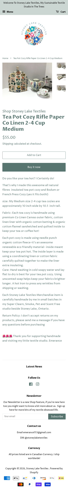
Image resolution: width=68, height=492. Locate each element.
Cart (63, 11)
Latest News (34, 366)
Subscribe (57, 416)
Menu (9, 11)
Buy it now (34, 167)
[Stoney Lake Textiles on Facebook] (31, 385)
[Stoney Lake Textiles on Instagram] (37, 385)
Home (5, 58)
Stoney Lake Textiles (37, 468)
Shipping (7, 144)
